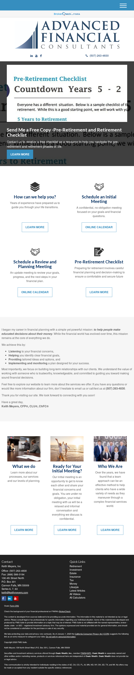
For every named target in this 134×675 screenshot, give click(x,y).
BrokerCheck (64, 611)
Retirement (76, 566)
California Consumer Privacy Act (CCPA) (92, 633)
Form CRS (14, 605)
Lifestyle (74, 587)
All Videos (75, 594)
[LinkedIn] (31, 56)
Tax (72, 580)
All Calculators (77, 597)
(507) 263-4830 (99, 55)
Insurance (75, 576)
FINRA (83, 653)
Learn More (19, 154)
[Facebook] (41, 56)
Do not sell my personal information (61, 636)
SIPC (89, 653)
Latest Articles (77, 590)
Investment (76, 569)
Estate (73, 573)
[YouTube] (36, 56)
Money (73, 583)
